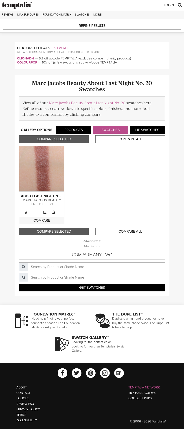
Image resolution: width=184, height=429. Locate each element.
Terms (21, 415)
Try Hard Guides (142, 393)
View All (61, 48)
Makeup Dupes (28, 14)
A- (26, 213)
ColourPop (27, 62)
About (21, 387)
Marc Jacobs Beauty (41, 200)
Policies (22, 398)
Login (169, 5)
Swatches (82, 14)
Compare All (130, 139)
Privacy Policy (28, 409)
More (97, 14)
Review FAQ (25, 404)
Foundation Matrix (56, 14)
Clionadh (25, 58)
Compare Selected (54, 139)
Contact (23, 393)
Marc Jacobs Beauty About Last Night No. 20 (87, 102)
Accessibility (26, 420)
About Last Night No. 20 (44, 196)
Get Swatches (92, 287)
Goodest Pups (140, 398)
